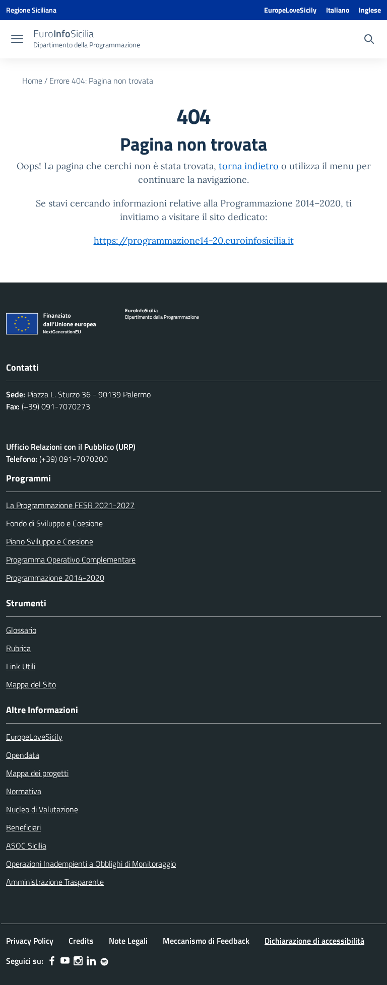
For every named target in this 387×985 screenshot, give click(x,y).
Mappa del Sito (31, 684)
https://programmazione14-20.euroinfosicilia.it (194, 240)
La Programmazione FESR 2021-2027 (70, 505)
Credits (81, 941)
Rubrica (18, 648)
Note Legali (128, 941)
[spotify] (104, 961)
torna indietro (249, 166)
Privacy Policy (29, 941)
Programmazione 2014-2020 (55, 578)
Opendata (22, 755)
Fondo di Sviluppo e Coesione (54, 523)
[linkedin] (91, 960)
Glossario (21, 630)
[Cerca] (369, 40)
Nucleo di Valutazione (42, 809)
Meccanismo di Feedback (206, 941)
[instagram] (78, 960)
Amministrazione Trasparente (55, 882)
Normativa (23, 791)
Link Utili (20, 666)
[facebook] (51, 960)
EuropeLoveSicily (290, 10)
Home (32, 81)
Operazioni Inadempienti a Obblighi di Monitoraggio (91, 864)
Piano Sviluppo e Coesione (49, 541)
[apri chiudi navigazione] (17, 40)
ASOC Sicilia (26, 845)
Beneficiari (23, 827)
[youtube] (65, 960)
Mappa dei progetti (37, 773)
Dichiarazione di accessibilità (314, 941)
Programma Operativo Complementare (71, 559)
